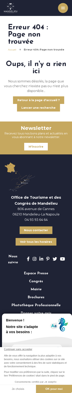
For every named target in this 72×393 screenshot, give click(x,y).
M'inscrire (36, 146)
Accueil (12, 49)
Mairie (36, 289)
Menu (62, 8)
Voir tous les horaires (36, 242)
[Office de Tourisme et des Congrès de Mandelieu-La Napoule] (10, 8)
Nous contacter (36, 230)
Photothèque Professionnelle (36, 305)
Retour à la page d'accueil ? (38, 100)
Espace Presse (36, 273)
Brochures (36, 297)
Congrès (36, 281)
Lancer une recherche (38, 108)
